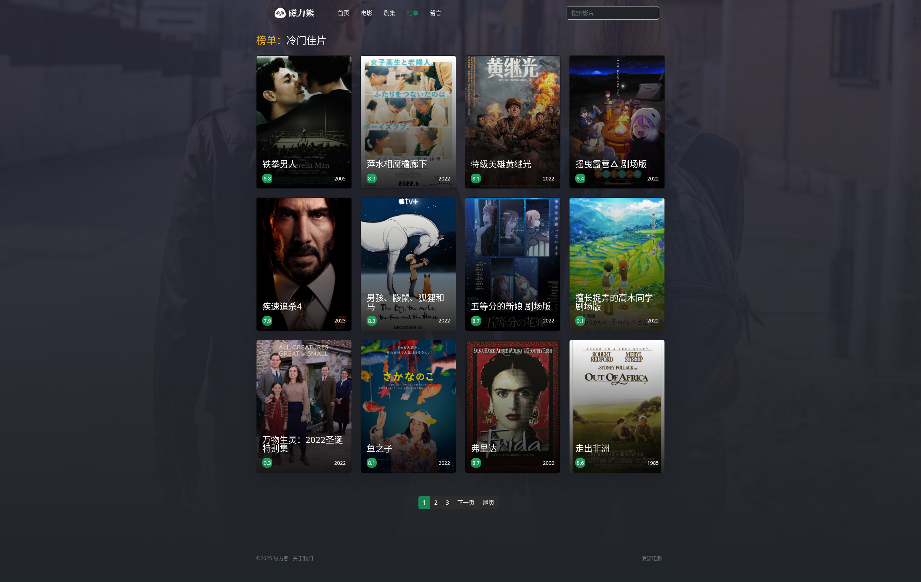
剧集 (389, 13)
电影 (366, 13)
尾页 (488, 503)
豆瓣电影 (652, 558)
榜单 (412, 13)
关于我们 (303, 558)
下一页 (466, 503)
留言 (435, 13)
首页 (343, 13)
